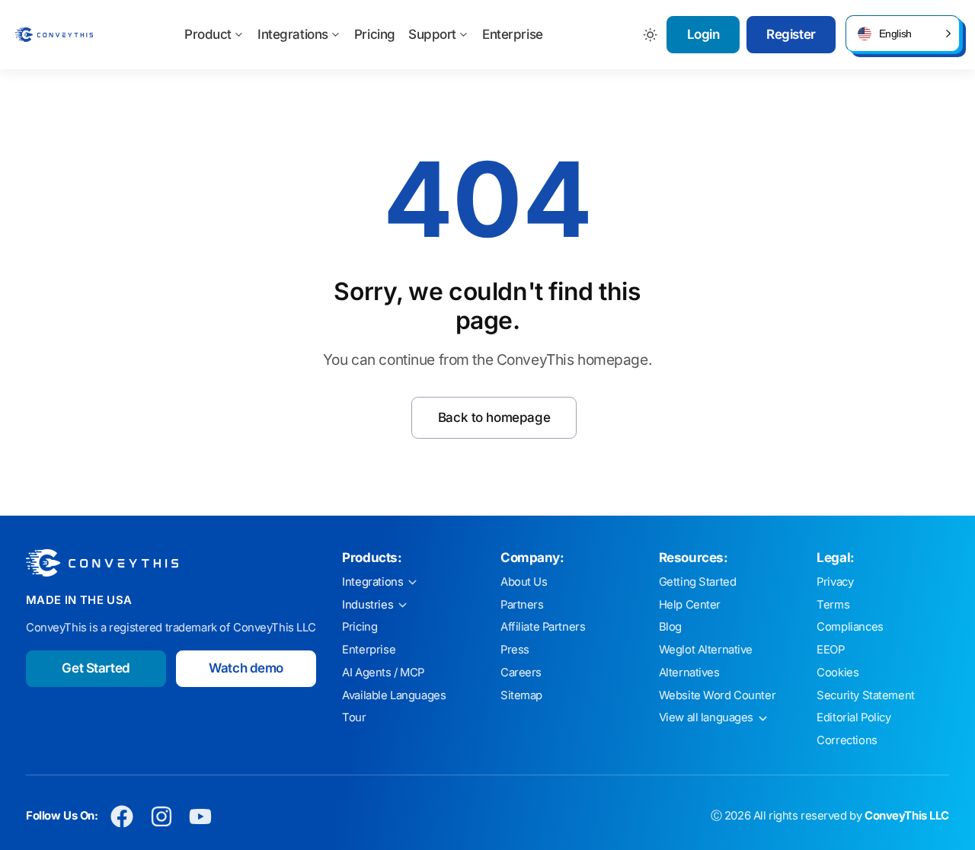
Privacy (835, 582)
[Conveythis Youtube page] (201, 816)
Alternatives (689, 672)
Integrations (292, 34)
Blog (670, 627)
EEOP (830, 650)
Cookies (837, 672)
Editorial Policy (853, 717)
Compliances (850, 627)
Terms (833, 605)
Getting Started (698, 582)
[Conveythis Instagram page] (161, 816)
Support (432, 34)
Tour (354, 717)
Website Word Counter (717, 695)
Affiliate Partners (542, 627)
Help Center (690, 605)
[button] (903, 33)
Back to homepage (494, 417)
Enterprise (512, 34)
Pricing (374, 34)
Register (791, 34)
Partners (522, 605)
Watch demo (246, 668)
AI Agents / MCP (383, 672)
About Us (524, 582)
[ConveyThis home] (54, 34)
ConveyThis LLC (907, 816)
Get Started (95, 668)
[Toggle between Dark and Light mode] (651, 34)
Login (703, 34)
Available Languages (394, 695)
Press (514, 650)
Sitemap (521, 695)
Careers (521, 672)
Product (208, 34)
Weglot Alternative (706, 650)
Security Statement (865, 695)
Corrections (847, 740)
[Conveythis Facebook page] (122, 816)
